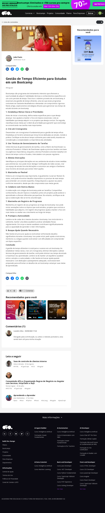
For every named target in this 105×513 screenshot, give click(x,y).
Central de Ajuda (7, 472)
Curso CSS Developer (87, 469)
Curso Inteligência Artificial (43, 432)
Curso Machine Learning (42, 469)
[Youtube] (16, 434)
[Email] (27, 69)
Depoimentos (7, 463)
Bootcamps (41, 13)
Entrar (90, 13)
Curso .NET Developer (64, 469)
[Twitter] (17, 69)
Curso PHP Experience (64, 482)
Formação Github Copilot (88, 439)
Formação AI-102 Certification (85, 449)
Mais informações (51, 417)
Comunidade (60, 13)
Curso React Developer (87, 480)
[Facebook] (12, 69)
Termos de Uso (7, 475)
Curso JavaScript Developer (89, 473)
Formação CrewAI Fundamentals (40, 436)
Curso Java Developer (64, 466)
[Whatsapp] (22, 69)
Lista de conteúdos (11, 22)
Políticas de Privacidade (10, 479)
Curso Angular (84, 476)
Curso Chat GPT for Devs (88, 435)
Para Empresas (79, 13)
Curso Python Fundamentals (66, 473)
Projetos (50, 13)
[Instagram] (27, 434)
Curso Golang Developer (65, 485)
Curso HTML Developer (88, 466)
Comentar (29, 291)
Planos (69, 13)
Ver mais (60, 489)
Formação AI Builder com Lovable (88, 454)
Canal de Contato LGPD (10, 482)
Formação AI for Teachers (66, 446)
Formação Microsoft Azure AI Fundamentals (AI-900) (89, 443)
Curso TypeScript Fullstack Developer (88, 484)
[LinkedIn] (7, 69)
